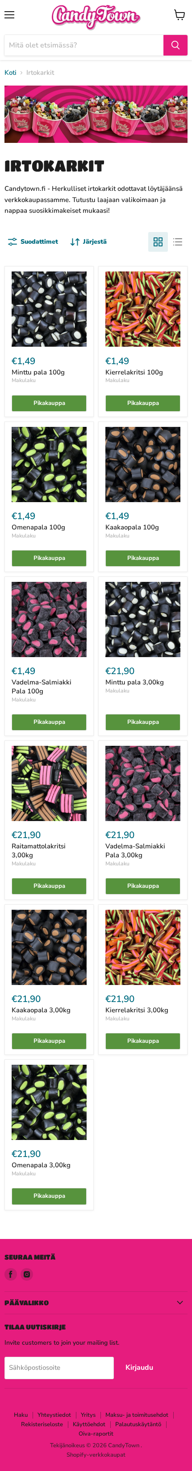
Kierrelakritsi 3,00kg (136, 1010)
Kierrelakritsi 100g (134, 372)
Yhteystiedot (54, 1415)
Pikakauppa (49, 403)
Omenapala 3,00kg (41, 1165)
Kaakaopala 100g (132, 527)
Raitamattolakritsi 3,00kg (39, 851)
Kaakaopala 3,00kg (41, 1010)
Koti (10, 73)
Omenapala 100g (38, 527)
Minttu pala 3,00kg (134, 682)
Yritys (88, 1415)
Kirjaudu (139, 1367)
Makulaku (24, 380)
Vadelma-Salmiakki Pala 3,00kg (135, 851)
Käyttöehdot (89, 1424)
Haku (21, 1415)
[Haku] (175, 45)
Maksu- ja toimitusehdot (136, 1415)
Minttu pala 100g (38, 372)
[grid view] (158, 242)
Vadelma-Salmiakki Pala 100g (41, 687)
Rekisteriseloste (42, 1424)
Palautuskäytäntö (138, 1424)
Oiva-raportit (96, 1434)
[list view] (178, 242)
